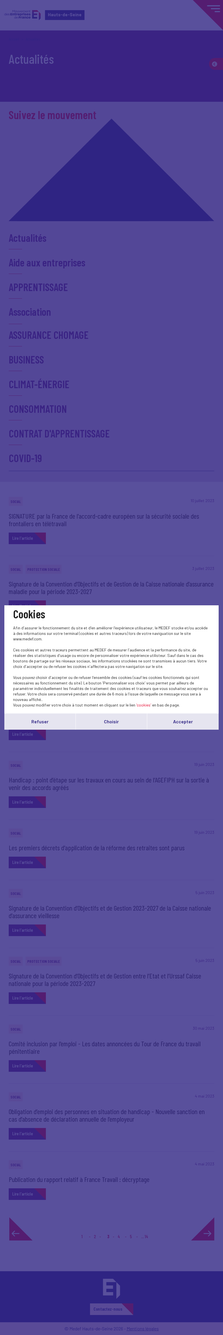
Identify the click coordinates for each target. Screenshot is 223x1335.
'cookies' (143, 704)
